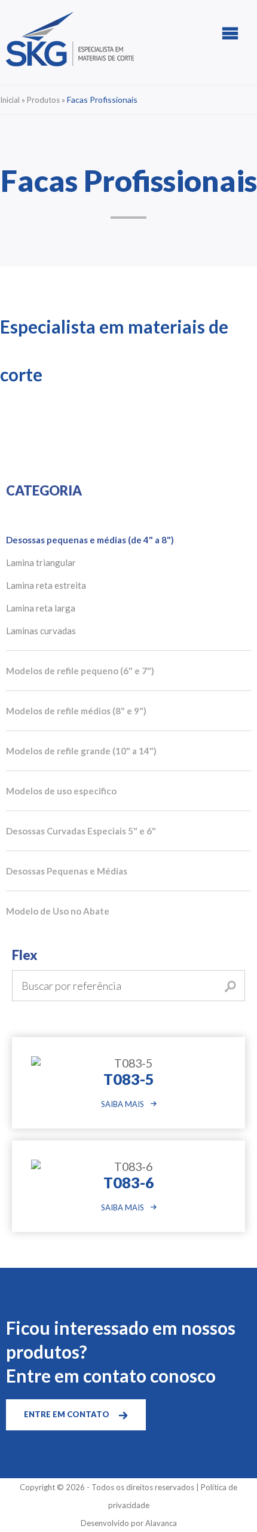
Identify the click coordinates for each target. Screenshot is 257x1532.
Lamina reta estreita (46, 585)
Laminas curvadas (41, 630)
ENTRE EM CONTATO (66, 1414)
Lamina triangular (41, 562)
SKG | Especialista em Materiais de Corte (70, 39)
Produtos (43, 100)
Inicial (10, 100)
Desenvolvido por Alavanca (129, 1523)
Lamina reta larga (40, 608)
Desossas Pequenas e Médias (66, 871)
